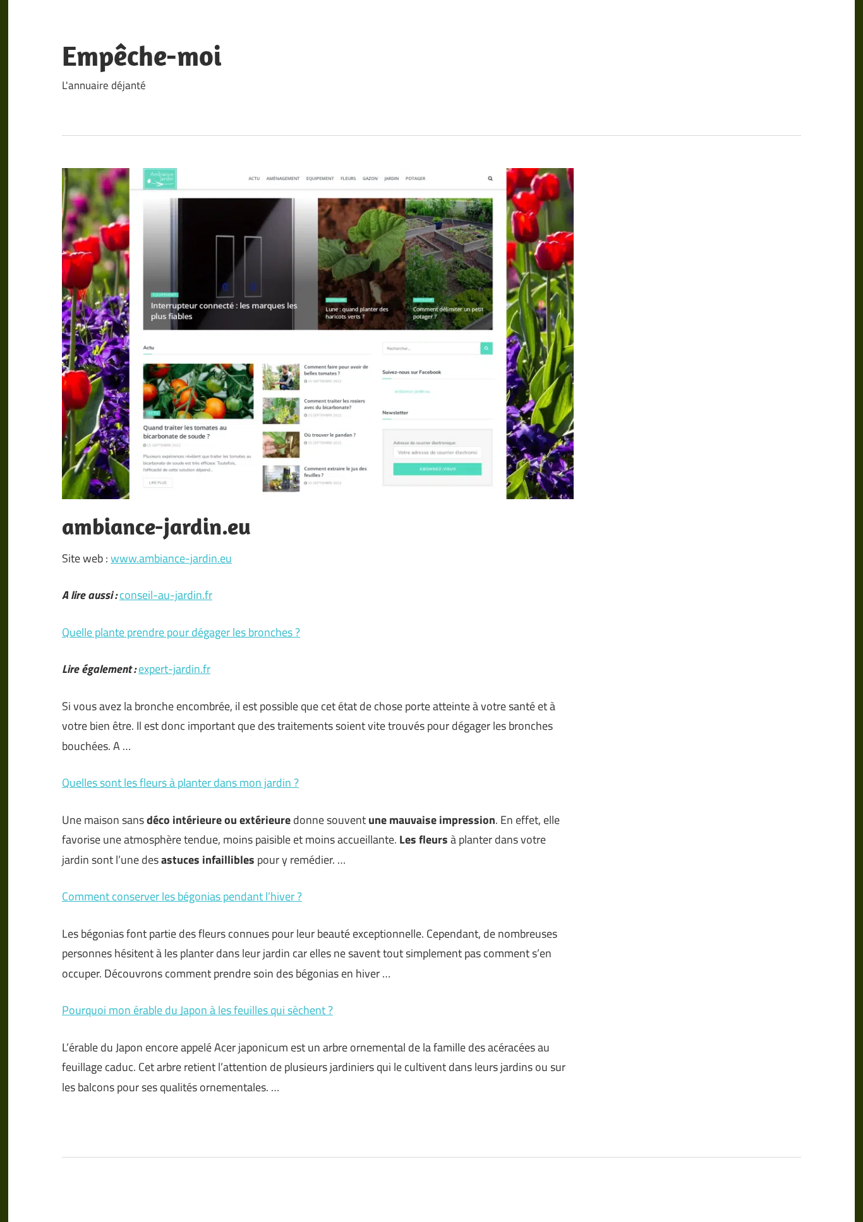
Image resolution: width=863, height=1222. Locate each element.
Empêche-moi (142, 56)
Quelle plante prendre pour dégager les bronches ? (181, 632)
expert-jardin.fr (174, 668)
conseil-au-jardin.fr (165, 594)
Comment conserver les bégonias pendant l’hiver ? (182, 896)
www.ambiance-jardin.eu (171, 558)
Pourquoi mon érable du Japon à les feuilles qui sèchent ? (197, 1010)
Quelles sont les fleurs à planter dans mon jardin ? (180, 782)
